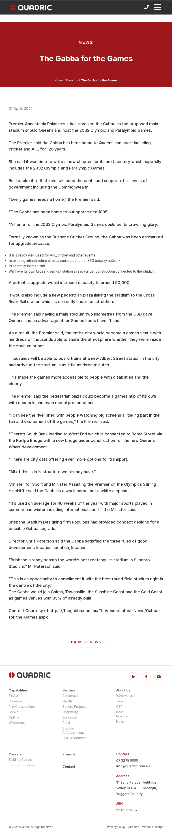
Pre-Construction (21, 706)
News (120, 721)
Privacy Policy (116, 827)
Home (59, 80)
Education (69, 717)
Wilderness (17, 723)
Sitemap (133, 827)
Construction (18, 701)
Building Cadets (20, 759)
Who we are (125, 695)
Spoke (14, 712)
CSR (119, 706)
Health (67, 701)
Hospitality (70, 712)
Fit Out (13, 695)
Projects (69, 754)
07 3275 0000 (127, 760)
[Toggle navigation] (157, 7)
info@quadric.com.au (133, 766)
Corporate (70, 695)
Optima (14, 717)
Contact (68, 766)
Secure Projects (74, 706)
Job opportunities (22, 765)
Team (120, 701)
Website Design (152, 827)
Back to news (86, 642)
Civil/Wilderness (74, 738)
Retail (66, 723)
